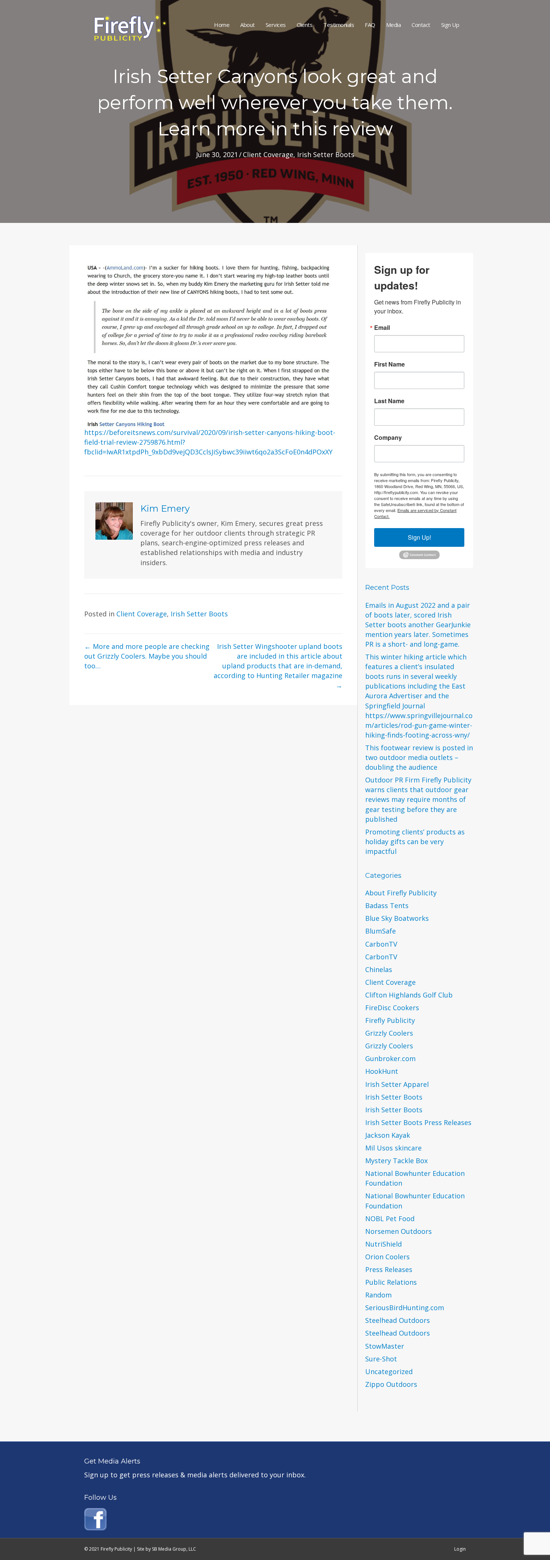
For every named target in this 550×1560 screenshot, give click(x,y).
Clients (305, 24)
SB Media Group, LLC (174, 1549)
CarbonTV (381, 944)
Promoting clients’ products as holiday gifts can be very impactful (415, 841)
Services (276, 24)
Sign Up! (419, 537)
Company (388, 438)
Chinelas (378, 969)
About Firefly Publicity (401, 892)
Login (460, 1549)
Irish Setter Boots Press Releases (418, 1122)
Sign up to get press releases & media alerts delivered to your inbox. (195, 1474)
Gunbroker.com (390, 1058)
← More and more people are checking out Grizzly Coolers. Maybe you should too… (147, 656)
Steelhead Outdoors (397, 1320)
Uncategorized (389, 1371)
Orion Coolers (387, 1256)
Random (378, 1294)
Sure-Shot (381, 1358)
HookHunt (381, 1071)
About (247, 24)
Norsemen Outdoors (398, 1231)
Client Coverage (268, 154)
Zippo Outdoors (391, 1384)
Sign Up (450, 24)
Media (393, 24)
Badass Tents (387, 905)
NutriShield (383, 1243)
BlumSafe (380, 930)
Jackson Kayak (387, 1135)
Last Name (389, 401)
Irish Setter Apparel (397, 1084)
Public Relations (391, 1282)
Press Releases (388, 1269)
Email (382, 328)
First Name (389, 364)
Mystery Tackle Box (396, 1160)
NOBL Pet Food (390, 1218)
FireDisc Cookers (392, 1007)
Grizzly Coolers (389, 1033)
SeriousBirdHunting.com (404, 1307)
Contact (421, 24)
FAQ (370, 24)
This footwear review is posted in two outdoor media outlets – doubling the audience (419, 757)
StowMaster (384, 1346)
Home (221, 24)
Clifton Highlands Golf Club (409, 994)
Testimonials (338, 24)
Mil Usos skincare (393, 1147)
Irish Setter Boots (325, 154)
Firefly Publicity (390, 1020)
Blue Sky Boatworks (397, 918)
